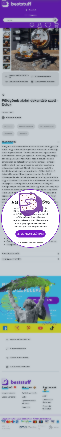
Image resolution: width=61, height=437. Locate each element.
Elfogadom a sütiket (30, 234)
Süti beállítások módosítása (30, 242)
